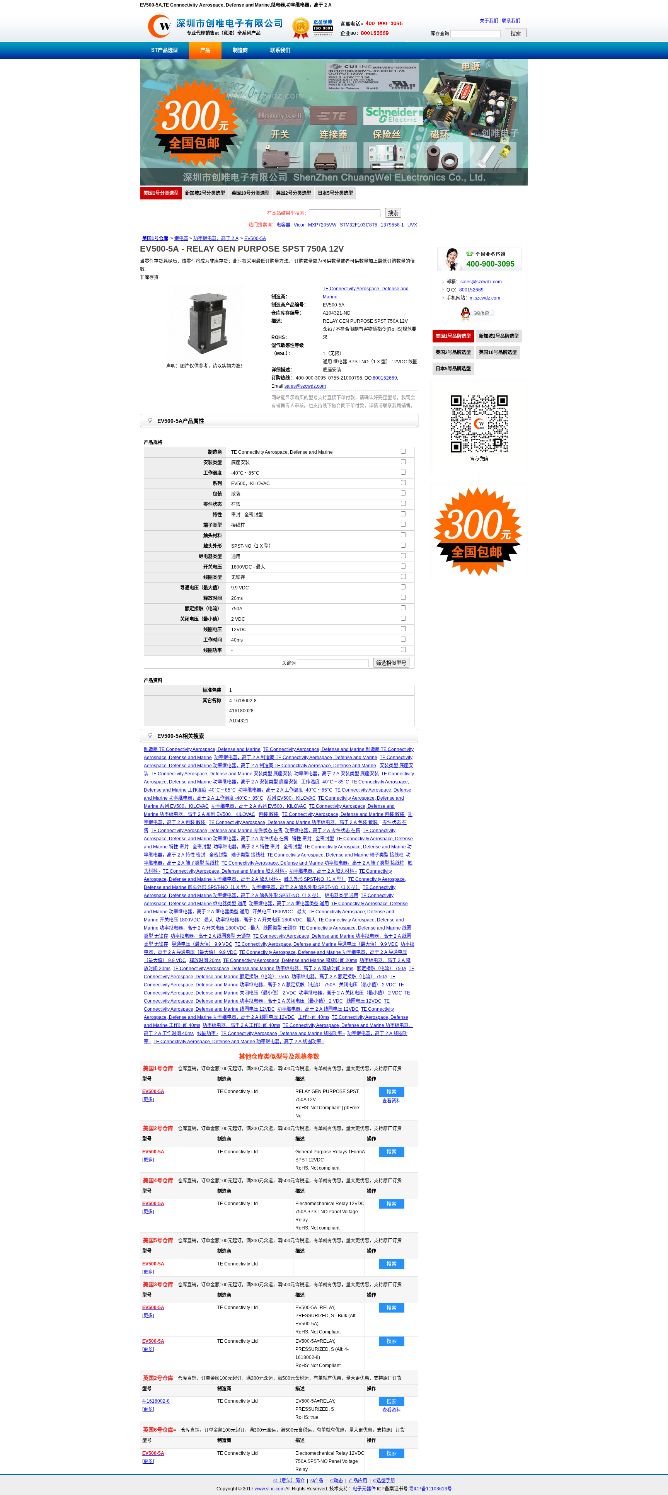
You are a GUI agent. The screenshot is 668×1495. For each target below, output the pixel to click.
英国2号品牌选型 (453, 352)
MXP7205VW (322, 225)
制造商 (240, 50)
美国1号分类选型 (161, 193)
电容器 (283, 225)
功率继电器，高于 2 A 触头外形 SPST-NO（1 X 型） (306, 887)
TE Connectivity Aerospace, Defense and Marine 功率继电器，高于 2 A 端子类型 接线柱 (313, 863)
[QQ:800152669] (479, 321)
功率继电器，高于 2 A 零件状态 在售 (322, 830)
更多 (148, 1099)
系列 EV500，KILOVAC (291, 798)
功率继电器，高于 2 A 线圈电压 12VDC (318, 1009)
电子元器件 (364, 1489)
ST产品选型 (164, 50)
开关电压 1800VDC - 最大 (279, 911)
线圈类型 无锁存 (280, 928)
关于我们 (489, 21)
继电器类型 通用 (341, 895)
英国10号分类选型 (250, 193)
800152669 (385, 378)
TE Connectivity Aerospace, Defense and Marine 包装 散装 (344, 814)
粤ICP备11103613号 (430, 1489)
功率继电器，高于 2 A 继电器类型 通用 (289, 903)
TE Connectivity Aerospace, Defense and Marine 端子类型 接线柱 (335, 855)
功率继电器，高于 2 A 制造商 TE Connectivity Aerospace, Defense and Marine (295, 757)
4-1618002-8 (156, 1401)
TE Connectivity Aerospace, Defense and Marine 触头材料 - (225, 871)
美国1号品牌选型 (453, 336)
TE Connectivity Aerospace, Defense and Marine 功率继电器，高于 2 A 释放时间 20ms (263, 968)
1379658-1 (392, 225)
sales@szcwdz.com (305, 386)
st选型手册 (384, 1480)
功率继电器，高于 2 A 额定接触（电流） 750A (339, 976)
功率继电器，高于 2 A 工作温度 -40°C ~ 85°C (285, 790)
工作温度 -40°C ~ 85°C (325, 782)
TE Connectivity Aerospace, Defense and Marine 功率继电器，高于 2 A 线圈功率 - (238, 1041)
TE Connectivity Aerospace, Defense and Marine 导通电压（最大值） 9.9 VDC (316, 944)
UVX (412, 225)
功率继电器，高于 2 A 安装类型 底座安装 (336, 773)
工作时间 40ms (313, 1017)
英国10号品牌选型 (498, 352)
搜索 (392, 1092)
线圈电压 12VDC (364, 1001)
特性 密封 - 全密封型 (313, 838)
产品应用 (358, 1480)
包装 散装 (269, 814)
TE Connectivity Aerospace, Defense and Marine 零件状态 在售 (217, 830)
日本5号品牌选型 (453, 368)
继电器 (181, 238)
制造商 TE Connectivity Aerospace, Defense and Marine (202, 749)
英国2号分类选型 (293, 193)
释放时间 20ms (205, 960)
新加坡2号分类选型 (205, 193)
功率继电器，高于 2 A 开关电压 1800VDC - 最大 (266, 920)
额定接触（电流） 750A (381, 968)
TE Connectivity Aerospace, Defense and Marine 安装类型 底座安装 (221, 773)
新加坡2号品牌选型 (499, 336)
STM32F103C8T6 (358, 225)
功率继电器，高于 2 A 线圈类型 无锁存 (210, 936)
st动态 (336, 1480)
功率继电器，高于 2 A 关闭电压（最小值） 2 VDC (350, 993)
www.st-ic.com (270, 1489)
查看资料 (391, 1100)
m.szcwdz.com (485, 298)
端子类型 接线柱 (248, 855)
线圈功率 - (207, 1033)
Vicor (299, 225)
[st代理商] (160, 40)
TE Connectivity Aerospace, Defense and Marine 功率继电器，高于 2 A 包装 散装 (294, 822)
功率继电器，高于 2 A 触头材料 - (323, 871)
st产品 (316, 1480)
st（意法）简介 (289, 1480)
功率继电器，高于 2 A (215, 238)
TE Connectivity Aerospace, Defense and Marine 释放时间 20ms (290, 960)
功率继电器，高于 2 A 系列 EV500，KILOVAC (259, 806)
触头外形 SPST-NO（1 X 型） (315, 879)
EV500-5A (255, 238)
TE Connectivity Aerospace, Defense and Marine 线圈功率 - (283, 1033)
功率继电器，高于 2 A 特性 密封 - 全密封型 (257, 847)
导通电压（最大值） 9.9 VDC (202, 944)
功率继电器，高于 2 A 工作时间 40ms (241, 1025)
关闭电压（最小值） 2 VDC (367, 985)
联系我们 (511, 21)
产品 (205, 50)
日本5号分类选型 (335, 193)
